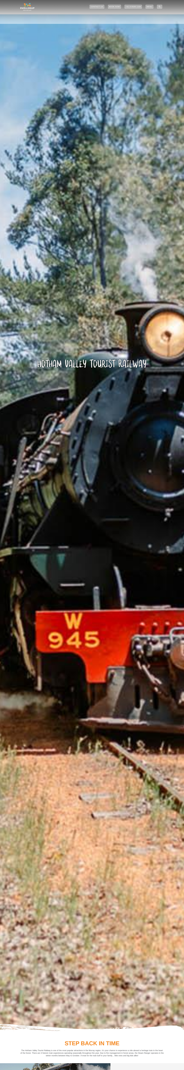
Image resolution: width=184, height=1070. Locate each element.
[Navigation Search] (159, 7)
